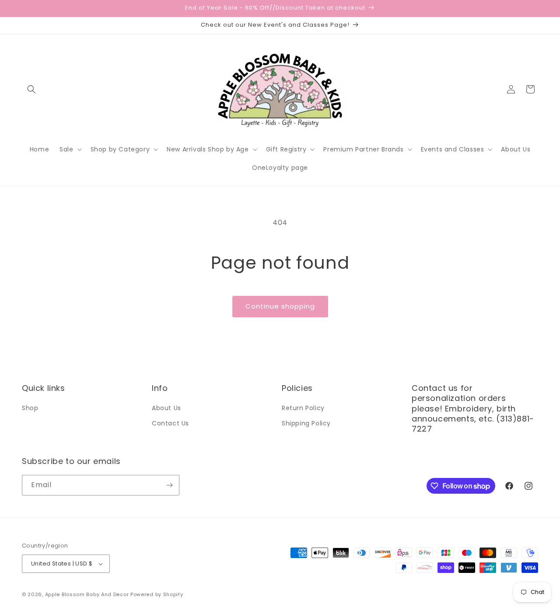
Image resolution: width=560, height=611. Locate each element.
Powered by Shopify (156, 594)
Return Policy (303, 408)
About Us (166, 408)
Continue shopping (280, 306)
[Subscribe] (169, 485)
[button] (31, 89)
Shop (30, 408)
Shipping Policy (306, 423)
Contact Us (170, 423)
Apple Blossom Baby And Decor (87, 594)
